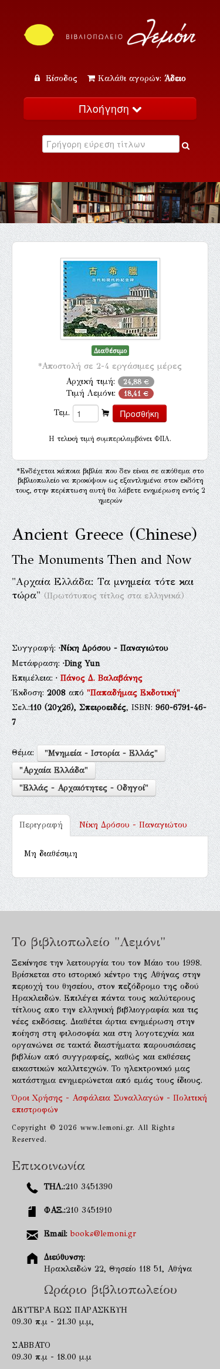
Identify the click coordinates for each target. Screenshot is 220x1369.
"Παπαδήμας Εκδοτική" (133, 693)
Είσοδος (61, 78)
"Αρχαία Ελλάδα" (53, 770)
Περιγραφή (41, 825)
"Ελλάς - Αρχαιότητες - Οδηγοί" (83, 788)
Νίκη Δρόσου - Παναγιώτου (133, 825)
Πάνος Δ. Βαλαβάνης (101, 678)
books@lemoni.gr (103, 1234)
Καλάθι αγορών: (142, 78)
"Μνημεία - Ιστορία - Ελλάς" (101, 753)
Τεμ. (62, 413)
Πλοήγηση (105, 108)
